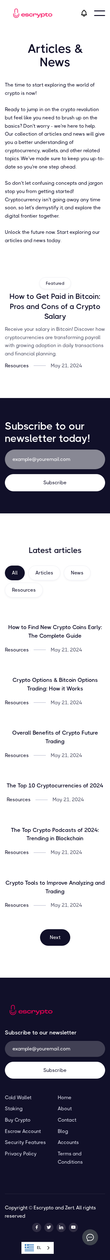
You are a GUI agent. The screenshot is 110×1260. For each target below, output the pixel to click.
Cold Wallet (18, 1097)
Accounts (68, 1142)
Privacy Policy (21, 1154)
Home (65, 1097)
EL (39, 1247)
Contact (67, 1120)
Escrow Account (23, 1131)
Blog (63, 1131)
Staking (14, 1108)
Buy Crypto (18, 1120)
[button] (99, 13)
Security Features (25, 1142)
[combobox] (37, 1248)
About (65, 1108)
